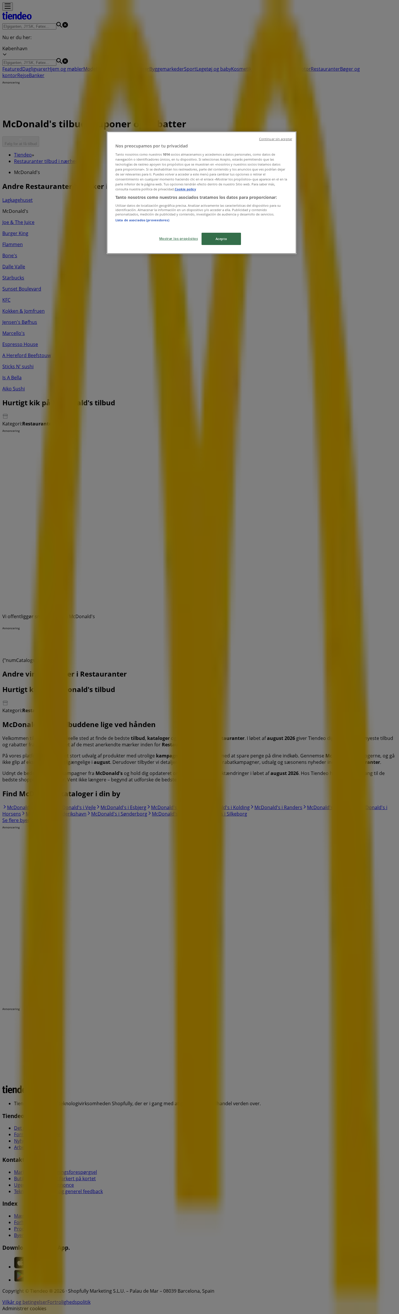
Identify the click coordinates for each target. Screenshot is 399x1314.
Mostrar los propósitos (178, 238)
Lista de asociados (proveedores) (142, 220)
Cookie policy (185, 189)
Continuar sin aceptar (275, 139)
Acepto (221, 239)
